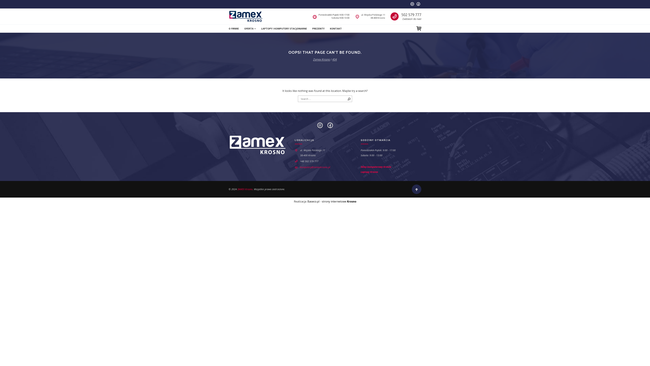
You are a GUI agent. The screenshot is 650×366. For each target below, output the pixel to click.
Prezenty (318, 28)
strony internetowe (339, 201)
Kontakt (336, 28)
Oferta (249, 28)
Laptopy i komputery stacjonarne (284, 28)
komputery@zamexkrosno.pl (315, 167)
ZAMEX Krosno (245, 189)
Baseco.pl (313, 201)
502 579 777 (411, 14)
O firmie (234, 28)
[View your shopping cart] (418, 28)
